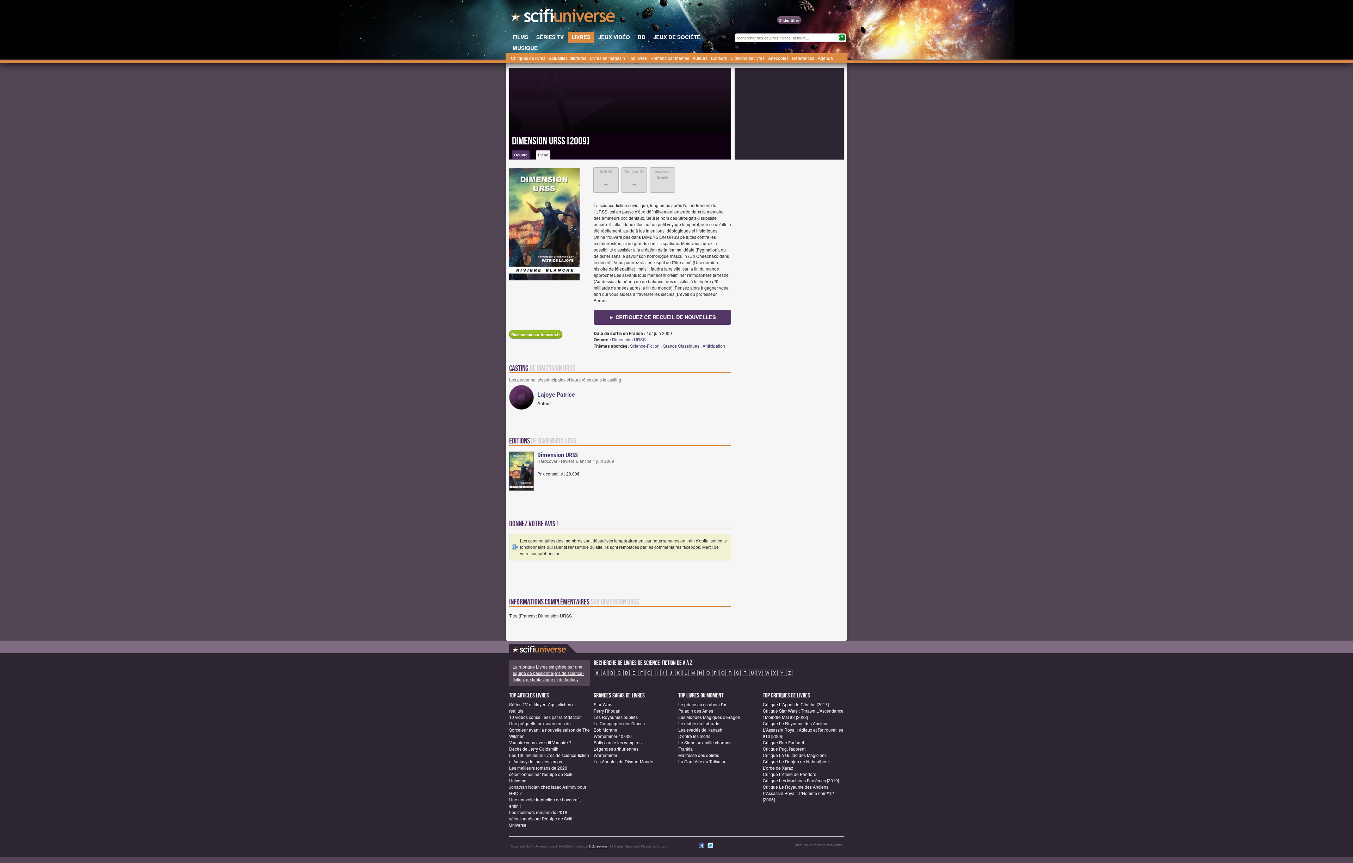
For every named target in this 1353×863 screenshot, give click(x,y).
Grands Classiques (681, 346)
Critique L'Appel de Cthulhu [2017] (796, 704)
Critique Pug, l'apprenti (785, 749)
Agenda (825, 58)
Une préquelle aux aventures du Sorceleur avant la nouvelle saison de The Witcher (549, 729)
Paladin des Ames (695, 711)
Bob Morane (605, 730)
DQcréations (598, 846)
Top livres (638, 58)
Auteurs (700, 58)
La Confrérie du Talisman (702, 761)
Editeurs (719, 58)
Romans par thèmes (669, 58)
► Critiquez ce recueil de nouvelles (662, 317)
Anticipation (714, 346)
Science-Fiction (645, 346)
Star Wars (603, 704)
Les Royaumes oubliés (616, 717)
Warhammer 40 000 (613, 736)
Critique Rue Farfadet (783, 742)
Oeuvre (520, 154)
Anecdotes (778, 58)
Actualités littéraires (567, 58)
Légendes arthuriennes (616, 749)
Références (803, 58)
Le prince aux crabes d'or (702, 704)
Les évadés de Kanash (700, 730)
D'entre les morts (694, 736)
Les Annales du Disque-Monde (623, 761)
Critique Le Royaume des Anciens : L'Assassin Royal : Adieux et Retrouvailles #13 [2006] (803, 729)
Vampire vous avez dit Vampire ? (540, 742)
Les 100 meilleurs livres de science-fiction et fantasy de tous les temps (549, 758)
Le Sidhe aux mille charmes (704, 742)
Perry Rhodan (607, 711)
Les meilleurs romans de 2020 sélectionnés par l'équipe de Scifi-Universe (541, 774)
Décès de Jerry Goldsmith (533, 749)
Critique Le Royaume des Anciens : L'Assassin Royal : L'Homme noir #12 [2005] (798, 793)
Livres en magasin (607, 58)
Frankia (685, 749)
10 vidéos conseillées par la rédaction (545, 717)
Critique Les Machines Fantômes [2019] (801, 780)
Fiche (543, 154)
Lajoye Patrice (556, 394)
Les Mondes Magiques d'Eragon (709, 717)
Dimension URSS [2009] (550, 141)
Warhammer (605, 755)
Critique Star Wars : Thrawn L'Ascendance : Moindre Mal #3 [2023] (803, 714)
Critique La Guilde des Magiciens (795, 755)
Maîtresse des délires (698, 755)
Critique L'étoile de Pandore (789, 774)
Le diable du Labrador (699, 723)
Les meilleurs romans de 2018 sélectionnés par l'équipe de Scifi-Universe (541, 818)
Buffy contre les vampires (618, 742)
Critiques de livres (528, 58)
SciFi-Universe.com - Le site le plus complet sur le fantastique (563, 17)
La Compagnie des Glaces (619, 723)
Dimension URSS (629, 339)
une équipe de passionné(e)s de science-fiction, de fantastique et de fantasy (548, 673)
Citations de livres (747, 58)
